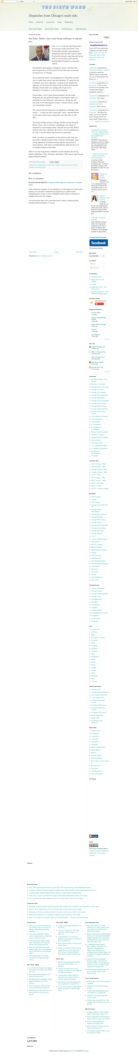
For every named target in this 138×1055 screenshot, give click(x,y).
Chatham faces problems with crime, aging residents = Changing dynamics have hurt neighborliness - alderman (100, 134)
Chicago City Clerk (97, 390)
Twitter (93, 670)
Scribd (93, 662)
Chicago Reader (96, 522)
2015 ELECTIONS (51, 29)
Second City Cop (97, 367)
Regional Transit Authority (99, 437)
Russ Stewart (95, 766)
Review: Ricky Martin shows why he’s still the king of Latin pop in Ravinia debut (55, 909)
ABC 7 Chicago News (98, 352)
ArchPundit (95, 733)
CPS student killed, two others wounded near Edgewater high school (39, 958)
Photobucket (95, 657)
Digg (92, 635)
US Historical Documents (99, 448)
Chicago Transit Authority (99, 409)
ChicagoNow (95, 605)
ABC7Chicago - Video (98, 464)
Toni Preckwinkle (40, 167)
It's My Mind (95, 312)
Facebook (94, 640)
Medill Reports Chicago (98, 550)
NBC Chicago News (98, 357)
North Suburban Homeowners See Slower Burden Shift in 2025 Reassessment (98, 971)
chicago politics (42, 165)
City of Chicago (96, 419)
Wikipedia (94, 676)
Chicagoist (94, 602)
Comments (95, 268)
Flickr (93, 643)
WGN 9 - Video (96, 486)
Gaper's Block (95, 618)
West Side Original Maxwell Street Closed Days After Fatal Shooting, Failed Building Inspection (60, 887)
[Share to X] (54, 162)
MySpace (94, 648)
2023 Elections (81, 29)
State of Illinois (96, 440)
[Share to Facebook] (56, 162)
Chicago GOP (95, 689)
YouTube (94, 681)
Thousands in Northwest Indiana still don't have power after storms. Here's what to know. (57, 912)
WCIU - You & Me (97, 483)
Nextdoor (94, 651)
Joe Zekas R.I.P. (96, 277)
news (72, 165)
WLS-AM (94, 572)
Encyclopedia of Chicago (99, 613)
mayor (68, 165)
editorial (59, 46)
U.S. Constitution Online (99, 446)
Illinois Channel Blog (98, 747)
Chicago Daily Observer (99, 514)
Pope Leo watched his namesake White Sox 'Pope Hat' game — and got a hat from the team (58, 917)
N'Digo (93, 552)
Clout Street (95, 742)
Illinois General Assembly (99, 432)
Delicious (94, 632)
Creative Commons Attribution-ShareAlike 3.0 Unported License (99, 853)
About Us (39, 22)
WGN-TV (94, 569)
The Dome (94, 768)
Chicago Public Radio (98, 520)
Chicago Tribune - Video (99, 472)
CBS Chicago (95, 502)
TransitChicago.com (98, 347)
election (63, 165)
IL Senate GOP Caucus (98, 712)
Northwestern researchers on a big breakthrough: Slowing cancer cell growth (98, 1002)
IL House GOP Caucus (98, 705)
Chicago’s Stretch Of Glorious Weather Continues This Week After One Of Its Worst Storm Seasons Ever (62, 890)
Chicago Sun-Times (97, 531)
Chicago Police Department (100, 401)
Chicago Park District (98, 398)
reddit (93, 659)
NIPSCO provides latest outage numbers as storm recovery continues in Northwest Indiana (70, 970)
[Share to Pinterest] (58, 162)
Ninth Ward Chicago (98, 324)
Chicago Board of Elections (100, 387)
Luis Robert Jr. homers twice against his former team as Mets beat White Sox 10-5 (40, 970)
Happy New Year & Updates (103, 176)
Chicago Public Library (98, 403)
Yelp (92, 678)
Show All (107, 339)
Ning (92, 654)
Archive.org (95, 629)
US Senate (94, 456)
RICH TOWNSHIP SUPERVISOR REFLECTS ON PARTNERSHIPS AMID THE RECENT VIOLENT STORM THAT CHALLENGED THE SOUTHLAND (98, 938)
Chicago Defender (97, 517)
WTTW (93, 574)
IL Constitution (96, 424)
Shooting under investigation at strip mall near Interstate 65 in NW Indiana (40, 981)
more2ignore (95, 335)
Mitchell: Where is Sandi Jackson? (104, 198)
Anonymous (93, 68)
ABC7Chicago (96, 497)
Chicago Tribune (96, 533)
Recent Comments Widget (104, 121)
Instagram (94, 646)
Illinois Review (96, 750)
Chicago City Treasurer (98, 392)
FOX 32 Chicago (96, 544)
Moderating (69, 22)
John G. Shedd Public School (98, 318)
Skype (93, 665)
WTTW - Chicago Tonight (99, 488)
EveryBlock (95, 615)
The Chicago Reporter (98, 561)
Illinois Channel (96, 547)
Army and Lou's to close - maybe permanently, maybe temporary (100, 156)
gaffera (72, 1051)
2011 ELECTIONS (35, 29)
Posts (93, 264)
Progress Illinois (96, 755)
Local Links (50, 22)
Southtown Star (96, 558)
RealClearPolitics (96, 758)
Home (31, 22)
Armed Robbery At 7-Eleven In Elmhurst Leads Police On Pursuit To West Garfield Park (70, 938)
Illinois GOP (95, 718)
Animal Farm (95, 731)
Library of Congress (97, 435)
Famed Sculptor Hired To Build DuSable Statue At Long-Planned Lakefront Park (55, 893)
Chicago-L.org (96, 596)
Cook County (51, 165)
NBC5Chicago (96, 555)
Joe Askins (92, 83)
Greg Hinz (94, 744)
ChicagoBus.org (96, 599)
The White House (97, 443)
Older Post (79, 252)
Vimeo (93, 673)
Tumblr (93, 668)
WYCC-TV (95, 580)
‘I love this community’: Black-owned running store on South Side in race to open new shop (40, 936)
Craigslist (94, 607)
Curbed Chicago (96, 610)
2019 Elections (67, 29)
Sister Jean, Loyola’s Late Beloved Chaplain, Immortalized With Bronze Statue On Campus (58, 895)
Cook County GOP (97, 697)
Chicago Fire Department (99, 395)
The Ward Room (96, 771)
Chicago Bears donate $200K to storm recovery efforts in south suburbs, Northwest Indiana (68, 977)
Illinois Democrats (97, 715)
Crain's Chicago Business (99, 539)
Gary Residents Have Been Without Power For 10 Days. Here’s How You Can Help (56, 898)
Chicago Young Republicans (100, 692)
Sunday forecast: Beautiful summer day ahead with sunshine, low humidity (69, 964)
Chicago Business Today (99, 469)
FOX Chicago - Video (98, 478)
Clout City (94, 739)
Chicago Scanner (96, 591)
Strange (93, 284)
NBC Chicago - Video (98, 480)
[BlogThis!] (52, 162)
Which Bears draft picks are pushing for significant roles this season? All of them (54, 915)
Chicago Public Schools (98, 406)
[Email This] (51, 162)
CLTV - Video (96, 475)
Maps (60, 22)
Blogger (86, 1051)
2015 (35, 165)
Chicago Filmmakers (97, 588)
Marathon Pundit (97, 362)
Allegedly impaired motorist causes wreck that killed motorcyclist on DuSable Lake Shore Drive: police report (64, 906)
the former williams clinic (98, 70)
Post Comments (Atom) (44, 256)
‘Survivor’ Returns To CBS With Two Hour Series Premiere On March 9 (68, 932)
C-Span (93, 499)
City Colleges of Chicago (99, 416)
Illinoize (93, 753)
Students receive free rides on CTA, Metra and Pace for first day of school (40, 992)
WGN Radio (95, 566)
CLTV (93, 536)
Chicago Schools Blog (98, 528)
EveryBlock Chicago (98, 637)
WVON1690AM (96, 577)
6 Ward (93, 329)
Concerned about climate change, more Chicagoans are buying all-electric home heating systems (39, 942)
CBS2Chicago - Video (98, 467)
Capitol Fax (95, 736)
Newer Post (33, 252)
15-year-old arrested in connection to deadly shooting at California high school (69, 988)
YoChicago (94, 621)
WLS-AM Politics (97, 774)
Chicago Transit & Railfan (99, 594)
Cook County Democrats (99, 695)
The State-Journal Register (99, 563)
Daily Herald (95, 542)
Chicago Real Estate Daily (99, 525)
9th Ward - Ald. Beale (98, 384)
